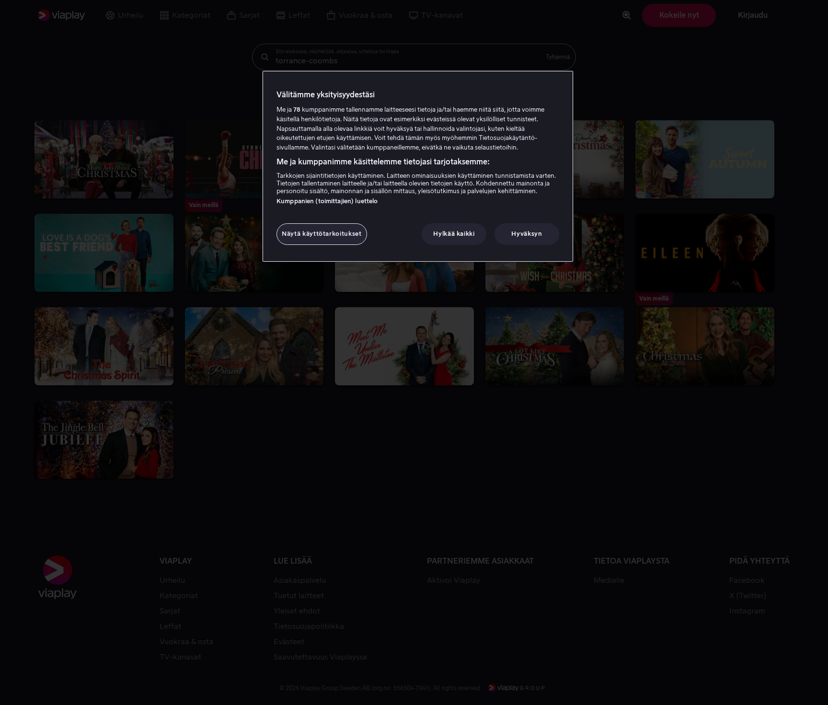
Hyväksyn (526, 234)
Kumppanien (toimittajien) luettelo (327, 201)
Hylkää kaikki (453, 234)
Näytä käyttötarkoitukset (322, 234)
